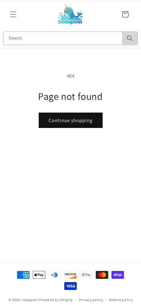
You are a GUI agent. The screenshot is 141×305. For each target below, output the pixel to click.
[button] (13, 14)
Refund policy (120, 299)
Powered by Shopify (56, 299)
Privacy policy (91, 299)
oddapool (30, 299)
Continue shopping (71, 120)
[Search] (129, 38)
